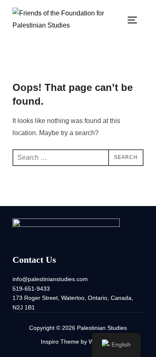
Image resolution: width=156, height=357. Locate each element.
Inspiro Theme (60, 341)
